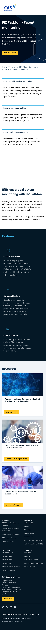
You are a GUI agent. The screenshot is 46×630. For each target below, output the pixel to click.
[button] (39, 7)
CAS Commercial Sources (11, 567)
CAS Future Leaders (31, 560)
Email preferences (14, 618)
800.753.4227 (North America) (9, 584)
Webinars (27, 530)
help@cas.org (7, 580)
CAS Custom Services (9, 538)
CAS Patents (6, 563)
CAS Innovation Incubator (33, 563)
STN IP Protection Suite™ (11, 534)
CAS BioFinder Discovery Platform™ (11, 524)
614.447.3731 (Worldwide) (11, 587)
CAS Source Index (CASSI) (33, 544)
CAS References (7, 560)
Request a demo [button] (10, 53)
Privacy (4, 618)
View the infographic (13, 505)
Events (26, 526)
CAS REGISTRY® (7, 553)
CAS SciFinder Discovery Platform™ (10, 529)
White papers (29, 533)
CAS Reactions (7, 556)
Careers (27, 556)
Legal (37, 615)
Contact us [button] (8, 599)
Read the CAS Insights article (16, 459)
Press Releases (29, 567)
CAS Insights (28, 523)
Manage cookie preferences (12, 622)
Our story (27, 553)
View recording (11, 412)
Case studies (28, 537)
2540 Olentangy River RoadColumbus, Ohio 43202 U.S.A (11, 591)
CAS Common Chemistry (33, 540)
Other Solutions (8, 541)
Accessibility (26, 618)
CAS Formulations (8, 570)
